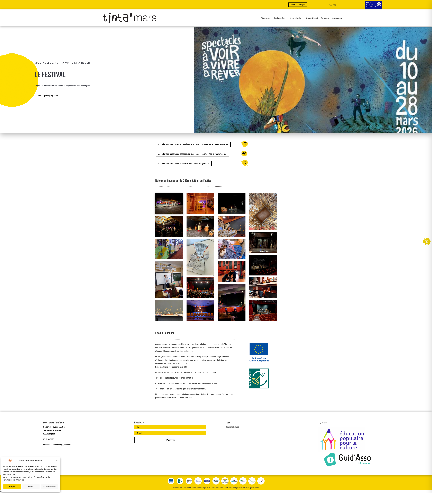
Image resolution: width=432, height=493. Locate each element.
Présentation (265, 18)
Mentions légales (232, 426)
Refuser (30, 486)
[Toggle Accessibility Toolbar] (426, 241)
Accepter (12, 486)
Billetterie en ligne (298, 4)
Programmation (279, 18)
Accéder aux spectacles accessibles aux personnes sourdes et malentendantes (193, 144)
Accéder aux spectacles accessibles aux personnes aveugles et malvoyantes (192, 153)
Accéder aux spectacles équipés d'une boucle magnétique (183, 163)
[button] (57, 460)
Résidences (325, 18)
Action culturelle (295, 18)
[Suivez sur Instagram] (334, 4)
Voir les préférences (49, 486)
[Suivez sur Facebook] (331, 4)
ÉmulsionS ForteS (312, 18)
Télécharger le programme (47, 95)
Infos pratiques (337, 18)
